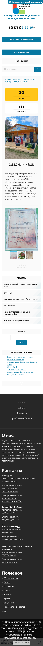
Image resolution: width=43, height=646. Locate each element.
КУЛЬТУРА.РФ (12, 367)
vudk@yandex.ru (9, 498)
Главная (8, 79)
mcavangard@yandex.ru (12, 539)
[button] (35, 229)
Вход (4, 611)
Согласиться (21, 643)
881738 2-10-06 (9, 513)
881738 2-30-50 (9, 555)
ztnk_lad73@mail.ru (10, 520)
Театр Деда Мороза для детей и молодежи (21, 299)
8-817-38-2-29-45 (9, 488)
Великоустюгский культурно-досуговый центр (20, 285)
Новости (16, 79)
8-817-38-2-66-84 (10, 491)
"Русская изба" (10, 306)
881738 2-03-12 (8, 532)
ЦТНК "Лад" (8, 293)
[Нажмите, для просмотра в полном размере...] (21, 137)
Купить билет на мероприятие (21, 39)
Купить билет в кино (21, 52)
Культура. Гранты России (16, 370)
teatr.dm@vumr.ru (10, 562)
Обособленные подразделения (16, 320)
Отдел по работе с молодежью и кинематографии (17, 313)
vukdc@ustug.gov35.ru (12, 501)
